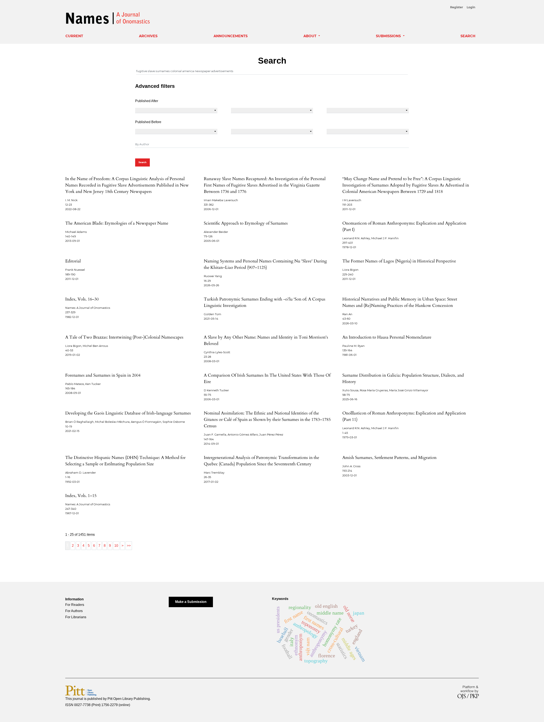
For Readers (74, 605)
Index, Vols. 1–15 (80, 495)
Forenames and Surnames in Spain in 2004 (102, 375)
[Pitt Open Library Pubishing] (80, 690)
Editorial (73, 261)
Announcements (231, 36)
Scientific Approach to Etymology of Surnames (246, 223)
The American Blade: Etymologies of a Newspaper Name (116, 223)
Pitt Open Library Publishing (129, 699)
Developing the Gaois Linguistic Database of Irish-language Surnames (128, 413)
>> (129, 545)
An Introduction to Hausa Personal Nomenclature (386, 337)
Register (456, 7)
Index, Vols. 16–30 (82, 299)
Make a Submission (191, 602)
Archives (148, 36)
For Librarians (75, 617)
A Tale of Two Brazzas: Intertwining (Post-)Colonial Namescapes (124, 337)
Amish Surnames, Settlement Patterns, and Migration (389, 457)
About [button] (310, 36)
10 (116, 545)
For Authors (74, 611)
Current (74, 36)
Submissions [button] (389, 36)
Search (467, 36)
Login (471, 7)
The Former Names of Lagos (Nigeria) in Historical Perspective (399, 261)
